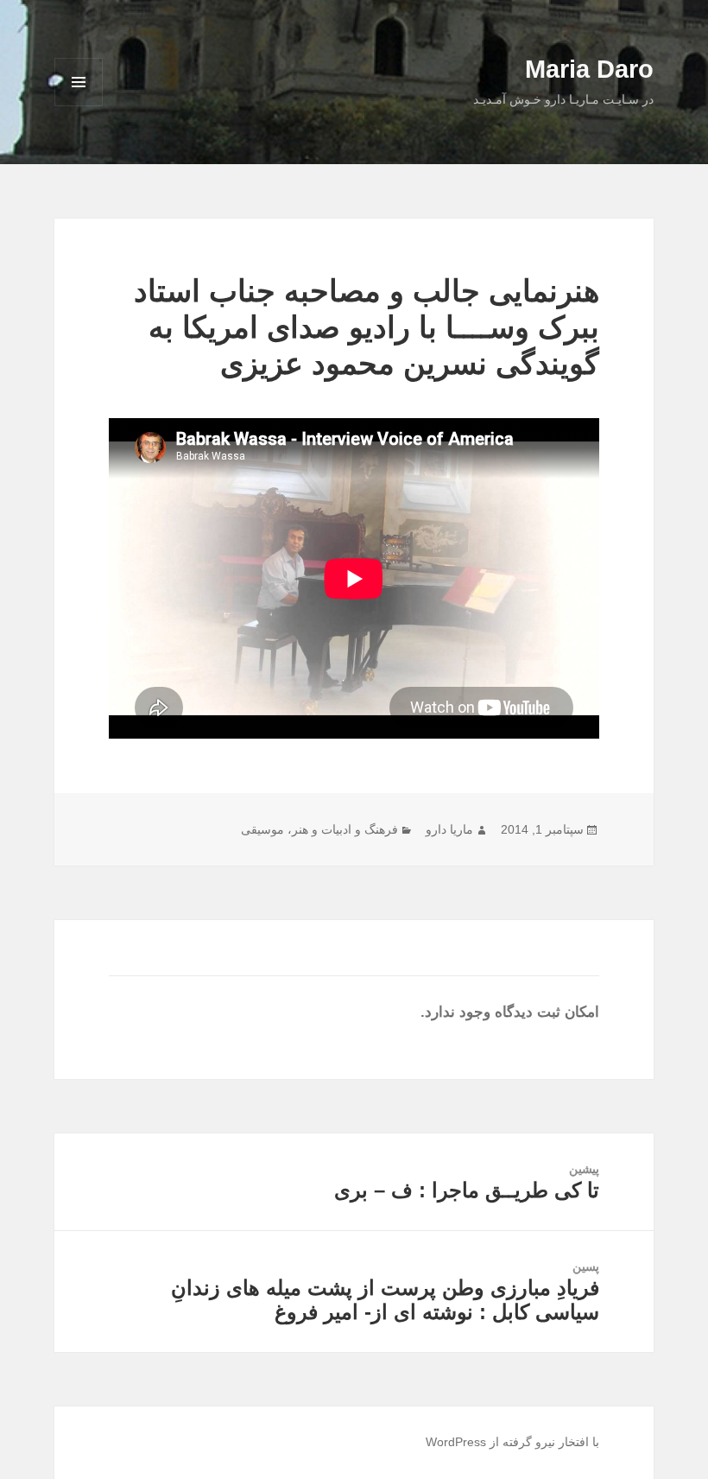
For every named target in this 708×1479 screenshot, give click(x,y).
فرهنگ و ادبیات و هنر (345, 829)
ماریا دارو (449, 829)
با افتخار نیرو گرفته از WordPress (512, 1442)
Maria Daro (589, 69)
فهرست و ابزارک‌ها (79, 105)
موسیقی (262, 829)
